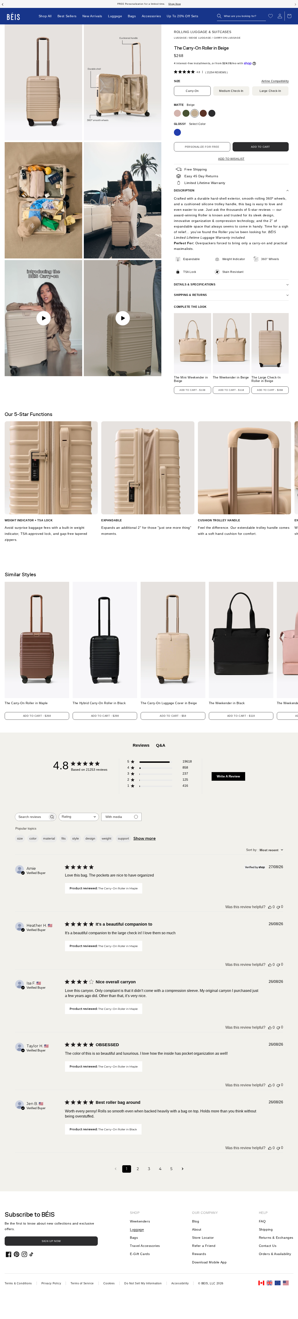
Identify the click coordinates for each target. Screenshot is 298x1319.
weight (106, 838)
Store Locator (203, 1237)
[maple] (203, 113)
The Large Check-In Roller (266, 379)
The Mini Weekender (191, 379)
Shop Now (174, 4)
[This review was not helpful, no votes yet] (278, 907)
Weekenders (140, 1221)
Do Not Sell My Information (143, 1283)
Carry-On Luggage (227, 38)
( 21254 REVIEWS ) (216, 72)
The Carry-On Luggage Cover (169, 703)
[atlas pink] (177, 113)
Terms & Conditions (18, 1283)
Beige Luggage (200, 38)
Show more (144, 838)
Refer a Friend (203, 1246)
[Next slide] (295, 4)
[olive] (186, 113)
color (33, 838)
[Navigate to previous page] (115, 1169)
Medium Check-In (231, 91)
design (90, 838)
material (49, 838)
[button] (241, 16)
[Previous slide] (2, 4)
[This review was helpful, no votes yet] (269, 907)
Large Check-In (270, 91)
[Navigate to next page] (182, 1169)
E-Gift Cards (140, 1254)
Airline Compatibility (275, 81)
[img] (175, 72)
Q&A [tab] (160, 745)
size (20, 838)
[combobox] (79, 817)
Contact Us (268, 1246)
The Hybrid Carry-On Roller (99, 703)
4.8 (198, 72)
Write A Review (228, 776)
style (75, 838)
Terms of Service (82, 1283)
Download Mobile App (209, 1262)
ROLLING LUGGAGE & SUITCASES (202, 32)
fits (63, 838)
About (196, 1229)
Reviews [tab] (141, 745)
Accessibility (180, 1283)
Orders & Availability (275, 1254)
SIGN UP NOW (51, 1241)
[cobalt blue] (177, 132)
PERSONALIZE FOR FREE (202, 146)
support (123, 838)
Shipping (266, 1229)
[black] (211, 113)
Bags (134, 1237)
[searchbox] (31, 817)
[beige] (194, 113)
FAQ (262, 1221)
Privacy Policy (51, 1283)
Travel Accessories (145, 1246)
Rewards (199, 1254)
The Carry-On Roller (26, 703)
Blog (195, 1221)
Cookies (109, 1283)
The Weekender (231, 377)
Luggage (180, 38)
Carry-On (192, 91)
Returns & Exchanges (276, 1237)
